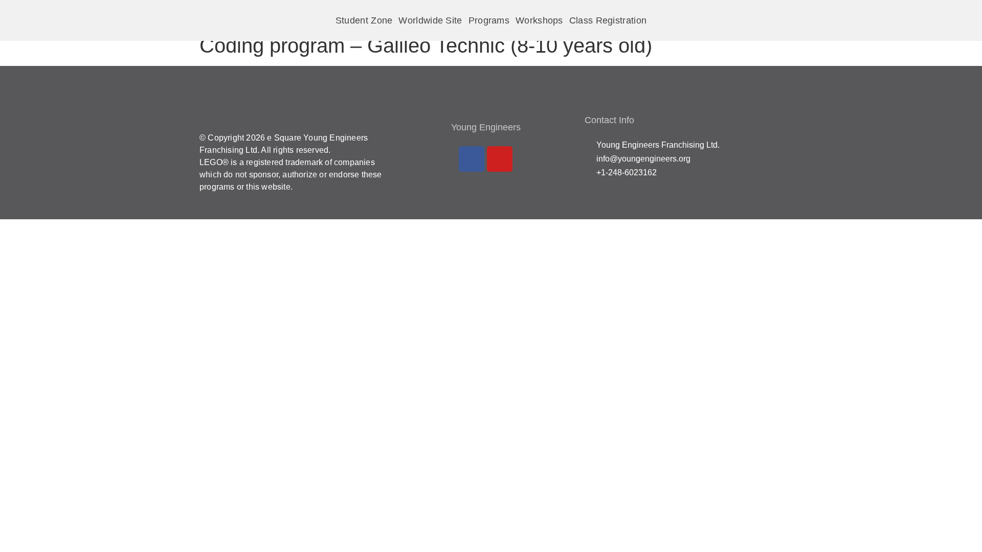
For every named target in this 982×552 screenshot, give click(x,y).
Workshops (539, 20)
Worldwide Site (430, 20)
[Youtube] (499, 159)
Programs (488, 20)
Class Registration (607, 20)
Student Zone (364, 20)
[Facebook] (471, 159)
